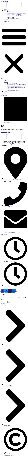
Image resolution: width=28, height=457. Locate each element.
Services (6, 10)
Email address (4, 301)
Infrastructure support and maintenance (16, 15)
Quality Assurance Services (13, 18)
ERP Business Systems (12, 11)
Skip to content (4, 1)
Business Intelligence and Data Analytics (16, 13)
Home (5, 9)
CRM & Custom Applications (14, 14)
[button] (14, 51)
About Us (6, 19)
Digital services (10, 17)
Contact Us (6, 21)
